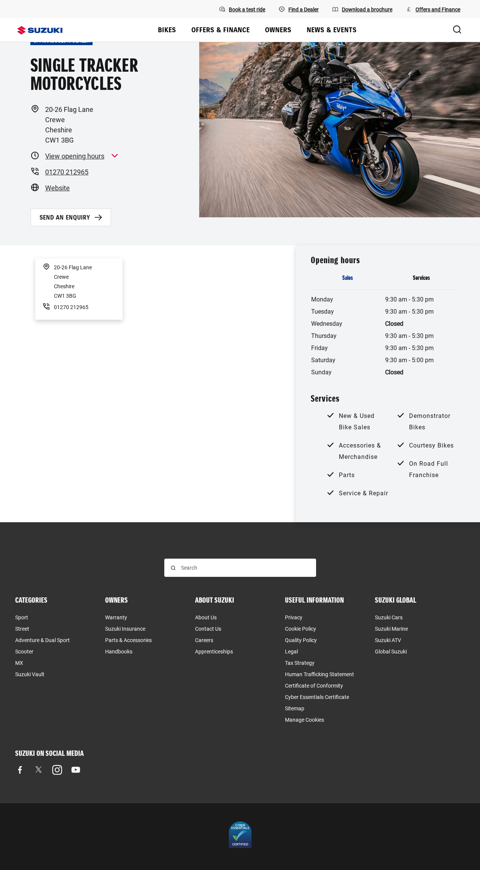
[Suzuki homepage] (40, 30)
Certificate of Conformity (314, 686)
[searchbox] (245, 567)
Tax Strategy (300, 663)
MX (19, 663)
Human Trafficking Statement (319, 674)
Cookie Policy (300, 629)
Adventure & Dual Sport (42, 640)
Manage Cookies (304, 720)
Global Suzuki (391, 652)
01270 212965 (66, 172)
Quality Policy (301, 640)
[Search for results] (173, 567)
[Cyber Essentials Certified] (240, 836)
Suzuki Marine (391, 629)
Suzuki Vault (29, 674)
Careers (204, 640)
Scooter (24, 652)
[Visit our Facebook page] (20, 769)
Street (22, 629)
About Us (206, 617)
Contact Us (208, 629)
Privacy (293, 617)
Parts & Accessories (128, 640)
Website (57, 188)
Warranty (116, 617)
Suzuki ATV (388, 640)
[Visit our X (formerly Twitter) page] (38, 769)
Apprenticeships (214, 652)
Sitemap (294, 708)
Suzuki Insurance (125, 629)
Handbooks (118, 652)
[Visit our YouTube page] (75, 769)
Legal (291, 652)
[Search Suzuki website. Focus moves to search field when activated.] (457, 30)
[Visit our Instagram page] (57, 769)
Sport (21, 617)
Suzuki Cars (389, 617)
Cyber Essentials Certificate (317, 697)
